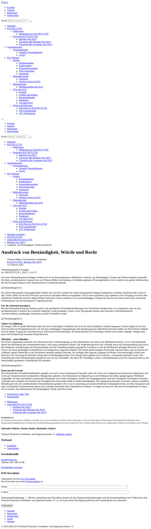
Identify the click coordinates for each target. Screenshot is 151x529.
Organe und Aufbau (28, 95)
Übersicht (23, 79)
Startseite (11, 26)
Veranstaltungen (14, 47)
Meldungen (18, 31)
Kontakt (11, 7)
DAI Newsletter (27, 479)
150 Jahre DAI (26, 103)
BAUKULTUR (14, 28)
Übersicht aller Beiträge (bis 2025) (35, 42)
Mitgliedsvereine (20, 76)
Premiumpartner (26, 63)
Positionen (24, 100)
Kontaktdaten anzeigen (12, 467)
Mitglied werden (64, 434)
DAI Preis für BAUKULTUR (33, 108)
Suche (4, 20)
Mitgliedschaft (19, 84)
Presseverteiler (33, 481)
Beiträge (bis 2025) (28, 39)
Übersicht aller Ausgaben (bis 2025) (35, 44)
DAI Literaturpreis (27, 110)
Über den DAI (20, 89)
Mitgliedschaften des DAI (31, 87)
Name (4, 486)
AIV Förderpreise (27, 113)
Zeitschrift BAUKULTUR (25, 36)
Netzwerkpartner (27, 71)
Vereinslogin (13, 448)
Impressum (12, 12)
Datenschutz (13, 15)
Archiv (22, 55)
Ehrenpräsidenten (27, 97)
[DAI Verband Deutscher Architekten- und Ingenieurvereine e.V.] (4, 2)
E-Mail (4, 492)
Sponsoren (24, 73)
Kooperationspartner (28, 68)
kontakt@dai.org (9, 459)
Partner (16, 60)
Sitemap (11, 521)
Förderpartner (25, 65)
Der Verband (13, 57)
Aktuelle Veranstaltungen (30, 52)
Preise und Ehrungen (22, 105)
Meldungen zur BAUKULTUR (34, 34)
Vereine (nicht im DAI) (29, 81)
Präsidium (11, 445)
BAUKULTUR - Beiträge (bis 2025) (24, 262)
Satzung (11, 10)
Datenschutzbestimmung (12, 497)
